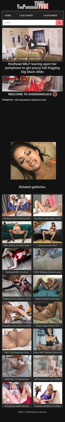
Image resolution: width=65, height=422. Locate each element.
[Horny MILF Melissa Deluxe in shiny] (48, 350)
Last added (26, 15)
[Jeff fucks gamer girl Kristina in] (48, 377)
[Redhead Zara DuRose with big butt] (17, 216)
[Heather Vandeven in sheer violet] (48, 404)
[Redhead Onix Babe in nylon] (17, 296)
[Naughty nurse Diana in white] (17, 323)
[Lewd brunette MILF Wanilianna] (48, 243)
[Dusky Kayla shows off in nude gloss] (48, 323)
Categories (50, 15)
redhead (34, 100)
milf (16, 100)
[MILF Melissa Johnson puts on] (48, 270)
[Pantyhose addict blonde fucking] (17, 404)
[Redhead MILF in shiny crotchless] (17, 270)
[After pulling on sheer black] (17, 243)
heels (43, 100)
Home (8, 15)
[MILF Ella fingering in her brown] (17, 350)
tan (39, 100)
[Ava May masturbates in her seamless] (48, 216)
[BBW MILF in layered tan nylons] (17, 377)
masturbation (24, 100)
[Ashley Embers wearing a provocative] (48, 296)
